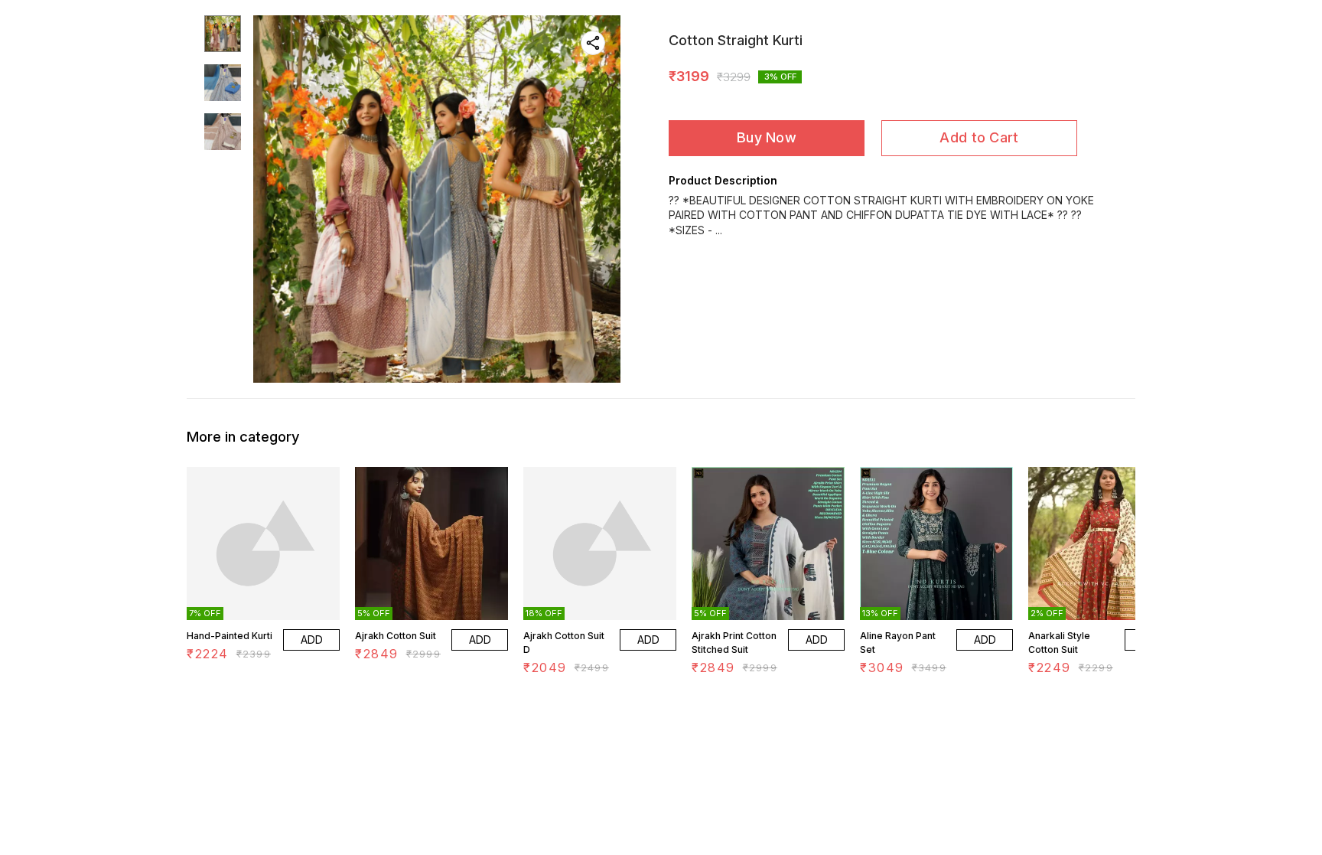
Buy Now (766, 137)
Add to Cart (978, 137)
